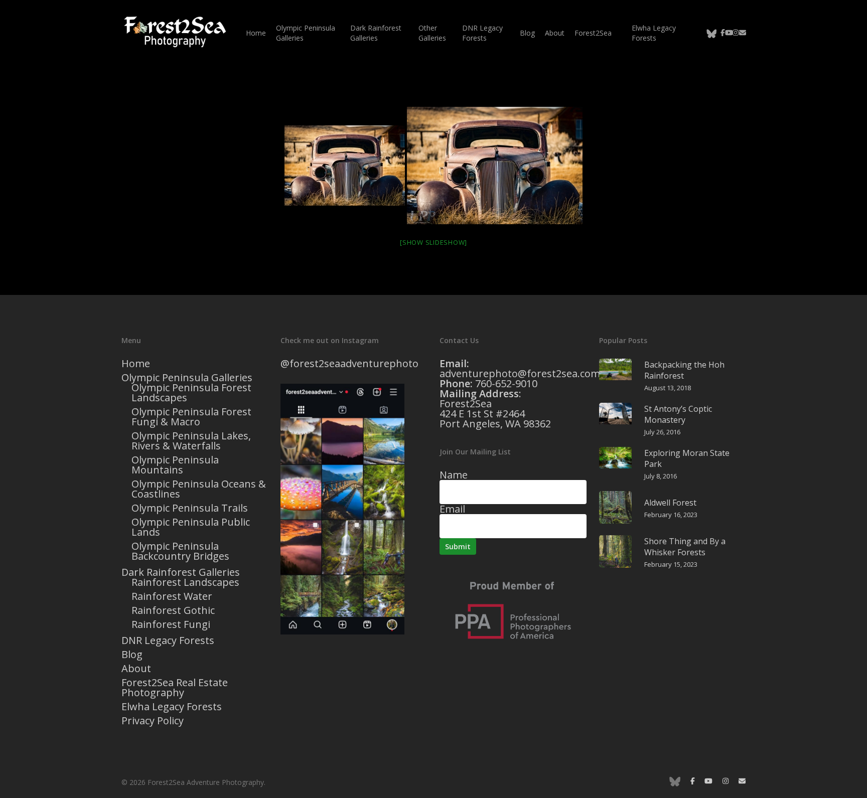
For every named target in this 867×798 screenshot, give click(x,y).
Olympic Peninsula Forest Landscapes (191, 393)
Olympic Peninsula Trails (189, 508)
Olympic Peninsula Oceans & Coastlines (198, 489)
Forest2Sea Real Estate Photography (174, 688)
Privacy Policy (152, 721)
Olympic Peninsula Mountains (175, 465)
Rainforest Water (171, 596)
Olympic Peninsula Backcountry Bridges (180, 551)
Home (135, 364)
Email (452, 509)
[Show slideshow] (433, 242)
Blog (131, 655)
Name (454, 475)
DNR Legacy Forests (167, 640)
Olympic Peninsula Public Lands (190, 527)
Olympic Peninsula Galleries (186, 378)
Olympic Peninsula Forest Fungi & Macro (191, 417)
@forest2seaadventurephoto (349, 363)
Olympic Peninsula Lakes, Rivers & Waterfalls (191, 441)
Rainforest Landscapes (185, 582)
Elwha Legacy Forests (171, 707)
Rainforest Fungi (170, 624)
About (136, 669)
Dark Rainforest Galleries (180, 572)
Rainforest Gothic (173, 610)
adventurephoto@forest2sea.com (520, 373)
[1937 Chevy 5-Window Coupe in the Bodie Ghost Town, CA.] (344, 165)
